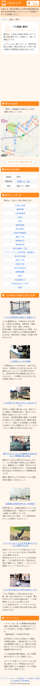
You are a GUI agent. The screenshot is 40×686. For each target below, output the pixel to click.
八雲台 (20, 217)
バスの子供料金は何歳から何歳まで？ (20, 317)
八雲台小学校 (20, 205)
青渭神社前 (20, 244)
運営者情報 (25, 681)
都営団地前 (20, 225)
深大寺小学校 (20, 256)
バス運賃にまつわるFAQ (20, 361)
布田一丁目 (20, 260)
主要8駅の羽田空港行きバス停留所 (20, 504)
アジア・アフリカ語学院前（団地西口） (20, 252)
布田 (20, 287)
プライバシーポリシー (8, 678)
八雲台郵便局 (20, 213)
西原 (20, 276)
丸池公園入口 (20, 280)
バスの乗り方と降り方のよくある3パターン (20, 404)
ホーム (4, 19)
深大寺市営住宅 (20, 268)
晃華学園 (20, 209)
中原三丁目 (20, 264)
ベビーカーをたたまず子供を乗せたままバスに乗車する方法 (20, 544)
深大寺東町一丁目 (20, 248)
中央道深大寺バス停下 (20, 283)
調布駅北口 (20, 240)
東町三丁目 (20, 237)
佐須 (20, 221)
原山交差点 (20, 229)
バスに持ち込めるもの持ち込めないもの (20, 590)
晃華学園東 (20, 272)
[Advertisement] (20, 77)
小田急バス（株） (24, 181)
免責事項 (17, 681)
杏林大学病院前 (20, 233)
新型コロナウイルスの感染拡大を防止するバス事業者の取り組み (20, 455)
